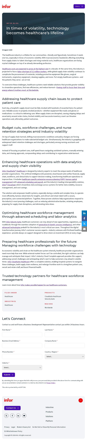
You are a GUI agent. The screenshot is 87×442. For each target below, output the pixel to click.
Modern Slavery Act (24, 427)
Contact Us (11, 408)
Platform (49, 421)
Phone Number (7, 352)
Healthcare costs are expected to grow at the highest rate (25, 69)
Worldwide (49, 307)
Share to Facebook (84, 218)
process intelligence (64, 224)
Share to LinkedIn (84, 213)
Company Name (50, 341)
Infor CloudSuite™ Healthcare (13, 171)
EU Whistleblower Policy (13, 431)
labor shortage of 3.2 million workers (32, 71)
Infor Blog (12, 23)
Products (49, 412)
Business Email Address (10, 341)
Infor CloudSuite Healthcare (18, 261)
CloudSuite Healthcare (53, 296)
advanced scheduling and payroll (30, 182)
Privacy (6, 427)
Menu (77, 6)
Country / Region (51, 352)
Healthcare (9, 296)
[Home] (6, 6)
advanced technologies (11, 227)
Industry (5, 363)
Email (84, 229)
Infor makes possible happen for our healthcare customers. (44, 285)
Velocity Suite (50, 299)
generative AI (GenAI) (47, 224)
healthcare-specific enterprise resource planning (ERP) (43, 179)
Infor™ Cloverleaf (8, 185)
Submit (7, 375)
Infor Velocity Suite (13, 222)
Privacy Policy (50, 383)
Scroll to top (81, 400)
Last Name (49, 330)
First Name (6, 330)
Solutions (49, 416)
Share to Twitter (84, 223)
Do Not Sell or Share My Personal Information (49, 427)
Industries (50, 407)
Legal (13, 427)
